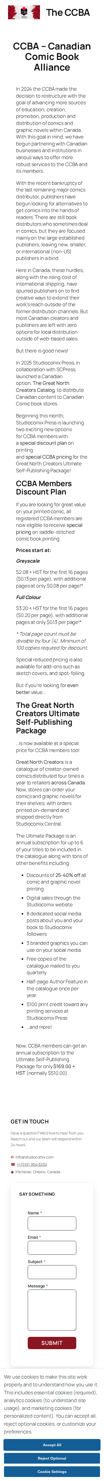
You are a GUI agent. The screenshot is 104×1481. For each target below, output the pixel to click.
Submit (52, 1342)
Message (38, 1286)
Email (34, 1237)
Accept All (52, 1445)
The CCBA (68, 12)
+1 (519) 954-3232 (32, 1164)
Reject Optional (52, 1458)
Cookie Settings (52, 1472)
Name (35, 1213)
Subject (37, 1261)
